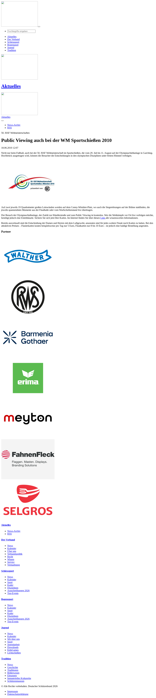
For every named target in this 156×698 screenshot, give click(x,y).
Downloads (12, 647)
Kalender (11, 548)
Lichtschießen (14, 652)
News (10, 545)
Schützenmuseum (15, 681)
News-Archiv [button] (13, 125)
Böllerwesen (13, 673)
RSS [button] (9, 127)
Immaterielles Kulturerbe (19, 678)
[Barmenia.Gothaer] (28, 356)
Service (10, 562)
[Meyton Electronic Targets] (28, 438)
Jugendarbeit (13, 644)
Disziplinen (12, 588)
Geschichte (12, 667)
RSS (9, 534)
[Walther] (28, 275)
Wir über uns (13, 639)
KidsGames (13, 650)
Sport (9, 582)
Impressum (12, 691)
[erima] (28, 397)
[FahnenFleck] (28, 478)
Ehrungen (12, 675)
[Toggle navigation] (39, 26)
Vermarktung (13, 565)
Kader (10, 585)
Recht (10, 556)
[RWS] (28, 316)
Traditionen (12, 670)
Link (103, 218)
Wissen (10, 559)
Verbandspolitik (14, 554)
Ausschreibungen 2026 (18, 590)
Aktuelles (11, 86)
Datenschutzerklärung (17, 694)
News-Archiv (13, 531)
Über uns (11, 551)
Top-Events (12, 593)
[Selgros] (28, 519)
